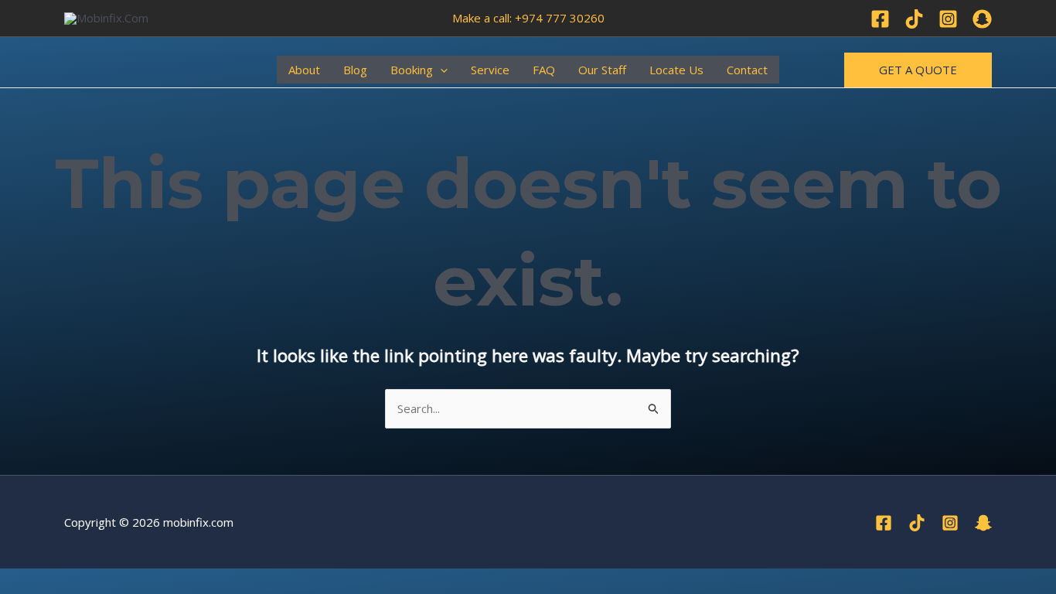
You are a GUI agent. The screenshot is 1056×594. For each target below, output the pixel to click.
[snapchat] (983, 522)
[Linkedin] (982, 19)
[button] (440, 70)
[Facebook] (880, 19)
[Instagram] (948, 19)
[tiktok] (916, 522)
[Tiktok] (914, 19)
